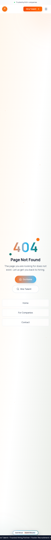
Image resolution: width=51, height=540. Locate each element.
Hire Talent (31, 9)
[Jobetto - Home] (4, 9)
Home (26, 303)
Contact (25, 322)
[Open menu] (46, 9)
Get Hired (25, 533)
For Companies (25, 312)
